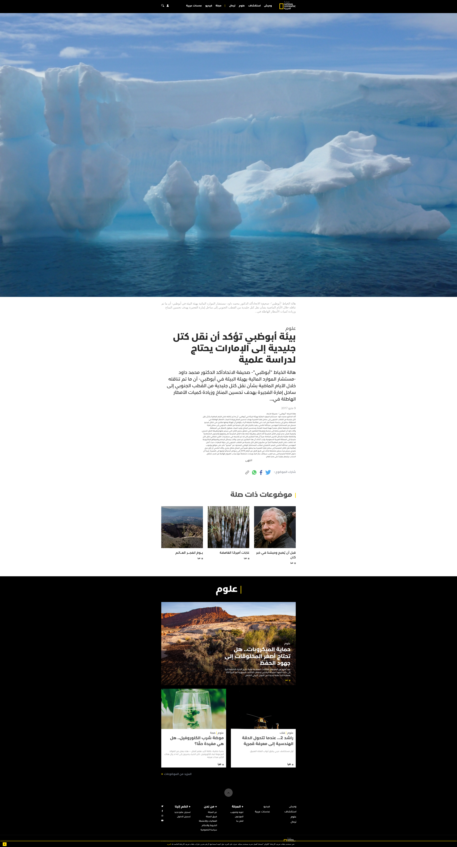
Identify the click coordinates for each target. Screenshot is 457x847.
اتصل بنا (239, 821)
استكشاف (254, 6)
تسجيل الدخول (184, 816)
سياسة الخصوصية (209, 829)
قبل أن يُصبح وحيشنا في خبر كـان (276, 555)
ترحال (232, 6)
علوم (242, 6)
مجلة (218, 6)
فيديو (208, 6)
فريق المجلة (211, 816)
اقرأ (291, 563)
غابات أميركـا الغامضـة (234, 552)
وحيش (268, 6)
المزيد (169, 844)
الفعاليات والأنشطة (208, 821)
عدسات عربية (194, 6)
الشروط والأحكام (209, 825)
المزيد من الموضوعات (178, 774)
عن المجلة (212, 812)
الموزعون (239, 816)
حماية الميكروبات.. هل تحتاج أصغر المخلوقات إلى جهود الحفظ (257, 656)
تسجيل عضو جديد (182, 812)
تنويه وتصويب (236, 812)
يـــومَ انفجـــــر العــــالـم (189, 552)
